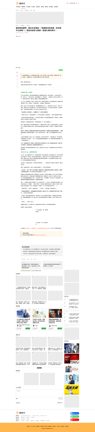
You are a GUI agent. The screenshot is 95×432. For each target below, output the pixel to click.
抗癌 (35, 259)
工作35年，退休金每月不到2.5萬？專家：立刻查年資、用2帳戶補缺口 (74, 321)
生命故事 (23, 259)
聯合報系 (54, 426)
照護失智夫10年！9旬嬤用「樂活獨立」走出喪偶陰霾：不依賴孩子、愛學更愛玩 (55, 349)
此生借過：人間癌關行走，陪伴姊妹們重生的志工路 (37, 228)
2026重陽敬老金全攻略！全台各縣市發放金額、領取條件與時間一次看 (74, 300)
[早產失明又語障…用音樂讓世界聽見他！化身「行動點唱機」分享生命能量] (23, 342)
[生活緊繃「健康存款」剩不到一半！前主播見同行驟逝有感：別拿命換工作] (55, 357)
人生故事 (28, 25)
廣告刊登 (28, 417)
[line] (73, 3)
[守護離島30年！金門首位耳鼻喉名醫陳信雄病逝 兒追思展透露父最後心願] (39, 357)
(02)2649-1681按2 (35, 415)
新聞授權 (37, 426)
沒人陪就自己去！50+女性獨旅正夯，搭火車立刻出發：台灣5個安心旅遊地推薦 (74, 303)
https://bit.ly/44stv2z (41, 235)
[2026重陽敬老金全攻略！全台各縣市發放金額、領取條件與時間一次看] (66, 300)
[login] (76, 3)
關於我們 (62, 426)
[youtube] (75, 3)
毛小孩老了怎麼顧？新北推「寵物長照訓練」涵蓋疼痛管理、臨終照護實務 (74, 314)
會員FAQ (27, 419)
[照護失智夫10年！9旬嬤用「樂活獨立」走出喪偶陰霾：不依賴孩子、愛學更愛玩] (55, 342)
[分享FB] (17, 72)
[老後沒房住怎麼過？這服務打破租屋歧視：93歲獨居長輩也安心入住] (66, 318)
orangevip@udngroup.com (26, 415)
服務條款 (42, 426)
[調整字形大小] (17, 86)
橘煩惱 (42, 6)
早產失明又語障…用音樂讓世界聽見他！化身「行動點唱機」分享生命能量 (23, 349)
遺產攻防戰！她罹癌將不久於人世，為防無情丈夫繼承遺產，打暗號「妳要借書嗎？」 (39, 302)
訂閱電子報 (32, 420)
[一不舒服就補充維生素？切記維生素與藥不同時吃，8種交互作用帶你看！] (23, 281)
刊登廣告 (28, 426)
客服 (34, 426)
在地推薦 (28, 6)
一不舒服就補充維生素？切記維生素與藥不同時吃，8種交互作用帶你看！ (23, 287)
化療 (28, 259)
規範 (16, 398)
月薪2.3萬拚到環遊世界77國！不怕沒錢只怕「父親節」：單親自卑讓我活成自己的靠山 (39, 349)
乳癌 (31, 259)
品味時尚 (38, 6)
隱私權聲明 (49, 426)
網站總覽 (66, 426)
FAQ (32, 426)
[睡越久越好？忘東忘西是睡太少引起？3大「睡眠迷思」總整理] (39, 281)
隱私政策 (48, 420)
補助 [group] (31, 10)
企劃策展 (56, 6)
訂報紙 (58, 426)
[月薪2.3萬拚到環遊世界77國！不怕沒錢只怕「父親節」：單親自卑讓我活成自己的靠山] (39, 342)
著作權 (45, 426)
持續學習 (23, 6)
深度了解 (27, 328)
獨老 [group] (34, 10)
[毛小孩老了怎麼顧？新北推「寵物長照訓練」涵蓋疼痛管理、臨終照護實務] (66, 314)
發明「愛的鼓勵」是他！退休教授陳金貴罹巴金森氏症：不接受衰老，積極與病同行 (23, 363)
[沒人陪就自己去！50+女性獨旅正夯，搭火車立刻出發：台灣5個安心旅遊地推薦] (66, 303)
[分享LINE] (17, 76)
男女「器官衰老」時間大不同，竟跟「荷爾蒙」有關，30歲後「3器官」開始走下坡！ (23, 302)
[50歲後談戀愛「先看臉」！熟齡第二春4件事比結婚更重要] (66, 307)
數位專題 (51, 6)
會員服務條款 (42, 420)
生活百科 (33, 6)
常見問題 (37, 420)
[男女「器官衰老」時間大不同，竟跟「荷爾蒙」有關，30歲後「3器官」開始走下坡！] (23, 295)
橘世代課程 (23, 419)
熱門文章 (66, 296)
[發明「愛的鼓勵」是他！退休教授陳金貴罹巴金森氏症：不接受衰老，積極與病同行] (23, 357)
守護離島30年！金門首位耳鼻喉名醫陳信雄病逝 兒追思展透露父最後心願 (39, 363)
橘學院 (46, 6)
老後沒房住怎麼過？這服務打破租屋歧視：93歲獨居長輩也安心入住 (74, 318)
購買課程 (68, 3)
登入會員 (27, 420)
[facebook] (71, 3)
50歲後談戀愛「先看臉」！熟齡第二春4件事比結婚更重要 (74, 307)
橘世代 (17, 25)
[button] (78, 3)
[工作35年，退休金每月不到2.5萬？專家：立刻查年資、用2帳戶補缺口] (66, 321)
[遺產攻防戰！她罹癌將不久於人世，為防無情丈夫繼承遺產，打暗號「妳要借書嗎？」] (39, 295)
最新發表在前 (59, 402)
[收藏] (17, 83)
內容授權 (32, 417)
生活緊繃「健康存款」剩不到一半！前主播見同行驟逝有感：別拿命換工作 (55, 363)
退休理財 (18, 6)
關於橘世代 (23, 417)
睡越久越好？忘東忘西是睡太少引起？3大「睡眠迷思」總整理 (39, 287)
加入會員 (22, 420)
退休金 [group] (22, 10)
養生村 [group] (17, 10)
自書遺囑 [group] (26, 10)
